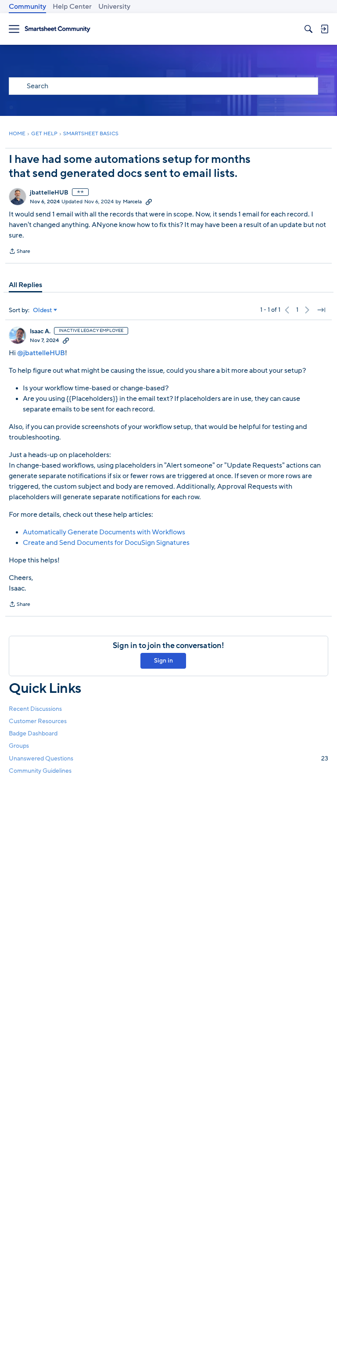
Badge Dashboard (33, 733)
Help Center (72, 6)
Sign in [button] (163, 660)
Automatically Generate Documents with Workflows (104, 532)
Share (19, 252)
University (114, 6)
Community (27, 6)
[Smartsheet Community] (57, 29)
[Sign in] (324, 29)
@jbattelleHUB (41, 353)
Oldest (42, 310)
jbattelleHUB (49, 193)
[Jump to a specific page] (321, 310)
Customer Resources (38, 721)
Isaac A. (40, 331)
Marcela (132, 201)
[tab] (25, 284)
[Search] (308, 29)
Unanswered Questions (168, 758)
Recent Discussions (35, 709)
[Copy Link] (148, 201)
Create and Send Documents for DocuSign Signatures (106, 543)
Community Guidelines (40, 771)
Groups (19, 746)
